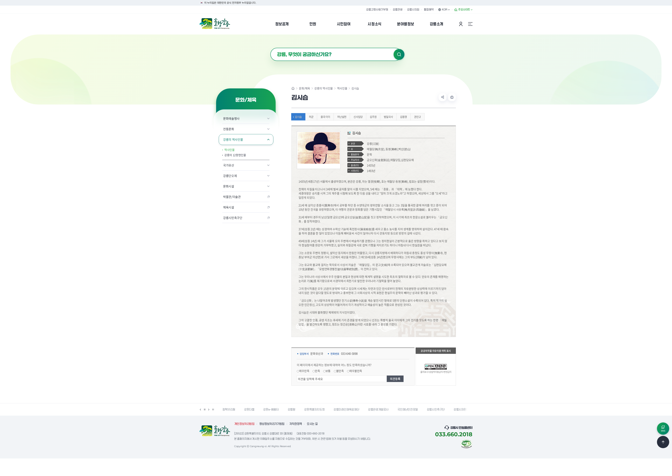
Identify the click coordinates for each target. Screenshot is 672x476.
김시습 (298, 117)
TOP (663, 442)
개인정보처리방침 (244, 424)
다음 (209, 409)
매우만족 (304, 371)
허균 (311, 117)
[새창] (466, 443)
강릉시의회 (413, 9)
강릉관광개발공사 (378, 409)
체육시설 (228, 207)
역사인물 (229, 149)
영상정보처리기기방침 (272, 424)
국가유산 (228, 165)
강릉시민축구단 (232, 218)
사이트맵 (470, 24)
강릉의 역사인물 (233, 139)
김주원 (373, 117)
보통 (328, 371)
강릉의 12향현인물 (235, 155)
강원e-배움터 (271, 409)
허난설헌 (341, 117)
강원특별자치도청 (314, 409)
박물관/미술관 (232, 196)
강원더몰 (249, 409)
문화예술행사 (231, 118)
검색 (399, 54)
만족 (317, 371)
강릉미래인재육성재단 (346, 409)
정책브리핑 (228, 409)
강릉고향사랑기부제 (377, 9)
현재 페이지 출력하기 (452, 97)
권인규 (417, 117)
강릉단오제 (230, 175)
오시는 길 (312, 424)
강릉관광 (397, 9)
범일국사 (388, 117)
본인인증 (461, 24)
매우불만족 (355, 371)
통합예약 (429, 9)
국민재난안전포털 (407, 409)
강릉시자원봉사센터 (465, 409)
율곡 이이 (325, 117)
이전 (200, 409)
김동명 (403, 117)
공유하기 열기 (443, 97)
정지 (204, 409)
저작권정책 (295, 424)
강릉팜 (291, 409)
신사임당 (358, 117)
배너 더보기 (213, 409)
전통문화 (228, 129)
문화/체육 (304, 88)
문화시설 (228, 186)
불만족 (340, 371)
